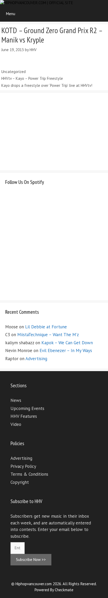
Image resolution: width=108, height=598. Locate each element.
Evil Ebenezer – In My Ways (66, 350)
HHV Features (23, 416)
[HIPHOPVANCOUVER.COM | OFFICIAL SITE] (36, 3)
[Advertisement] (44, 130)
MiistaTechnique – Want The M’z (48, 334)
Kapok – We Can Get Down (67, 343)
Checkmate (64, 589)
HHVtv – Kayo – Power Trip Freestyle (32, 78)
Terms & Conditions (29, 474)
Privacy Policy (23, 466)
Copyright (19, 482)
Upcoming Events (27, 408)
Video (15, 424)
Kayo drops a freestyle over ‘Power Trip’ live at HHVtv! (46, 85)
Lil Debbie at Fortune (46, 327)
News (15, 400)
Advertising (36, 358)
